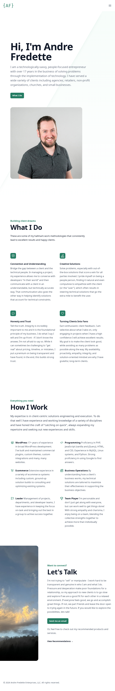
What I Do (17, 95)
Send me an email (57, 621)
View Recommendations (60, 641)
